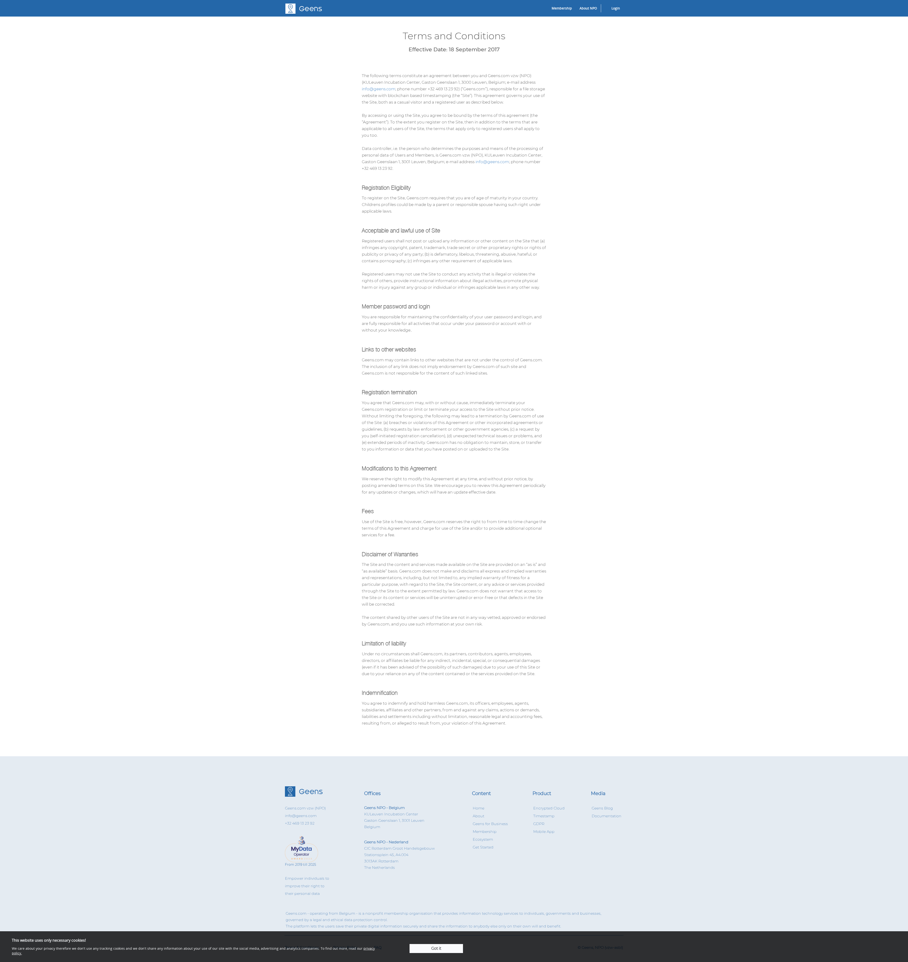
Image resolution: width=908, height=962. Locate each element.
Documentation (606, 816)
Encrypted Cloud (549, 808)
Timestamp (543, 816)
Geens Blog (602, 808)
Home (478, 808)
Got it (436, 948)
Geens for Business (490, 824)
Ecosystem (483, 839)
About (478, 816)
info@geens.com (378, 89)
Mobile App (543, 831)
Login (615, 8)
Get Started (483, 847)
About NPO (588, 8)
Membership (562, 8)
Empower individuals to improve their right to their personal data (307, 886)
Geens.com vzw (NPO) (305, 808)
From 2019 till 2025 (300, 864)
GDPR (538, 824)
